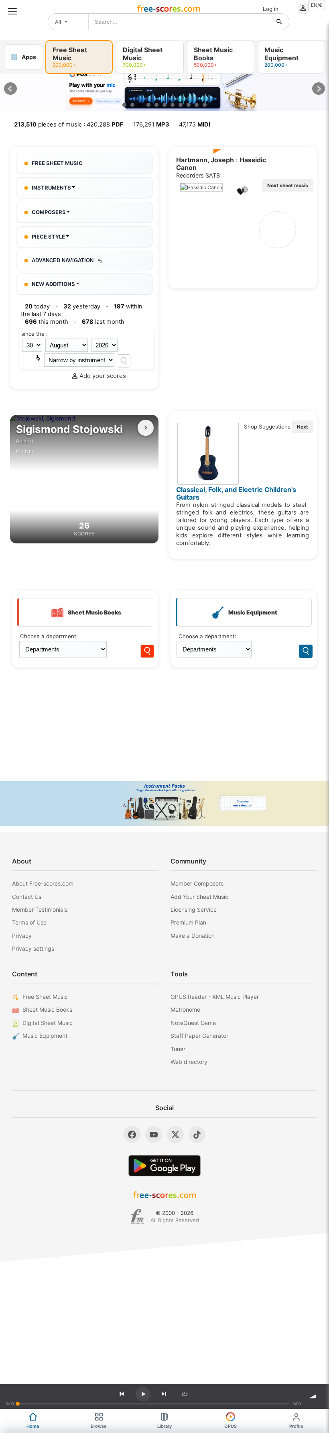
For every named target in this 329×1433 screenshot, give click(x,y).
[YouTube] (153, 1134)
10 (197, 105)
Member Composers (197, 883)
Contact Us (26, 896)
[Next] (164, 1394)
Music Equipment (44, 1035)
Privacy (22, 935)
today (37, 306)
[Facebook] (132, 1134)
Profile (296, 1426)
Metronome (185, 1009)
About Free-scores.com (42, 883)
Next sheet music (287, 185)
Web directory (189, 1061)
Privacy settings (33, 948)
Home (32, 1426)
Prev (10, 88)
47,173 (194, 124)
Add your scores (102, 376)
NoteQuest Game (193, 1022)
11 (205, 105)
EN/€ (316, 5)
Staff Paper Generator (199, 1035)
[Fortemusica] (137, 1216)
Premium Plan (188, 922)
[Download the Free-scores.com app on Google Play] (164, 1165)
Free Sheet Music (45, 996)
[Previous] (122, 1394)
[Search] (123, 360)
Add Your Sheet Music (199, 896)
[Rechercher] (279, 22)
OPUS (230, 1426)
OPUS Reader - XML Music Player (215, 996)
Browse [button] (99, 1426)
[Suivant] (146, 428)
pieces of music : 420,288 (69, 124)
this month (46, 321)
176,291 (151, 124)
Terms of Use (29, 922)
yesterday (81, 306)
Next (318, 88)
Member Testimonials (39, 909)
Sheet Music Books (47, 1009)
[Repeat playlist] (184, 1394)
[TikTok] (197, 1134)
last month (103, 321)
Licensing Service (194, 909)
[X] (175, 1134)
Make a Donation (193, 935)
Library (164, 1426)
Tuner (178, 1048)
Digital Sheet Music (47, 1022)
